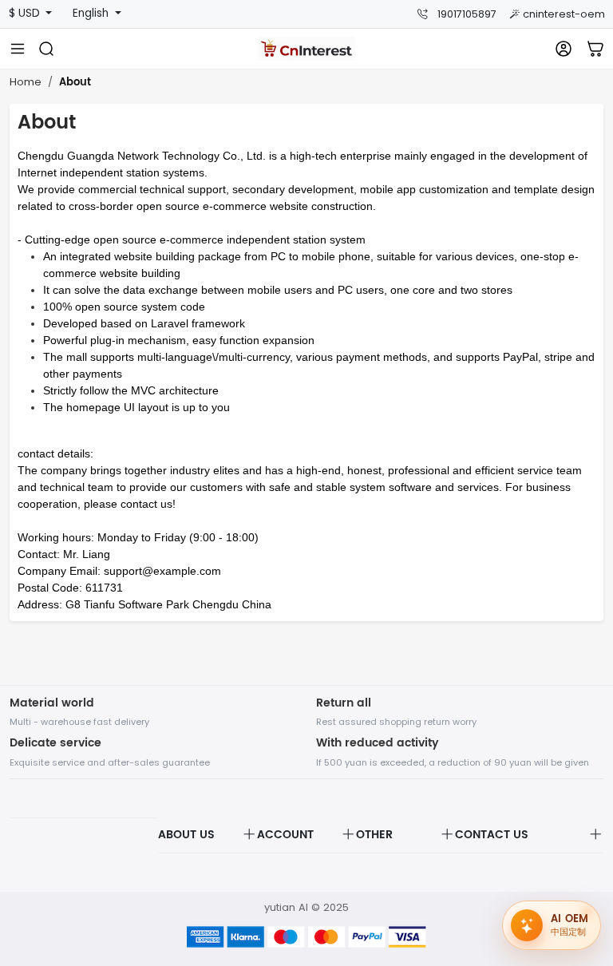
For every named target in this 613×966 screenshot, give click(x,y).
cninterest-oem (564, 14)
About (75, 82)
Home (26, 82)
